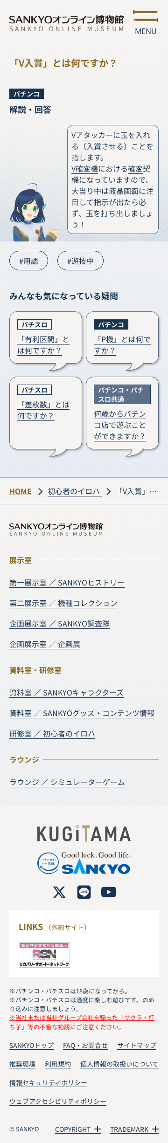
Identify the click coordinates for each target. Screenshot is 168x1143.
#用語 (28, 260)
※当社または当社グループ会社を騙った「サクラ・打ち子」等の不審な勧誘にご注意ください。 (81, 1022)
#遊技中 (80, 260)
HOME (20, 490)
